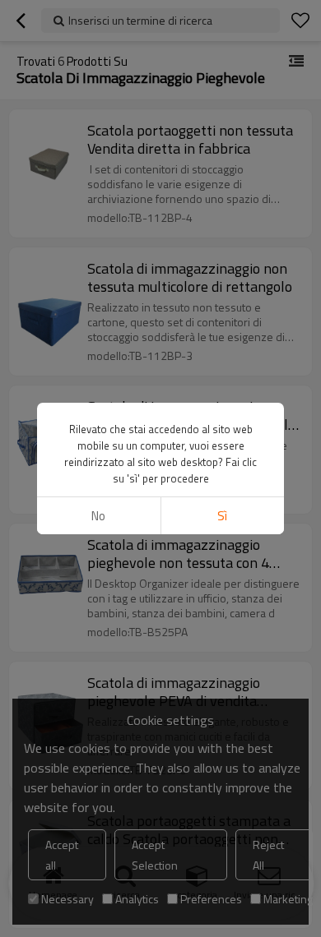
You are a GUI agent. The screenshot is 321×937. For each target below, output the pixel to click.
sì (222, 515)
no (98, 515)
